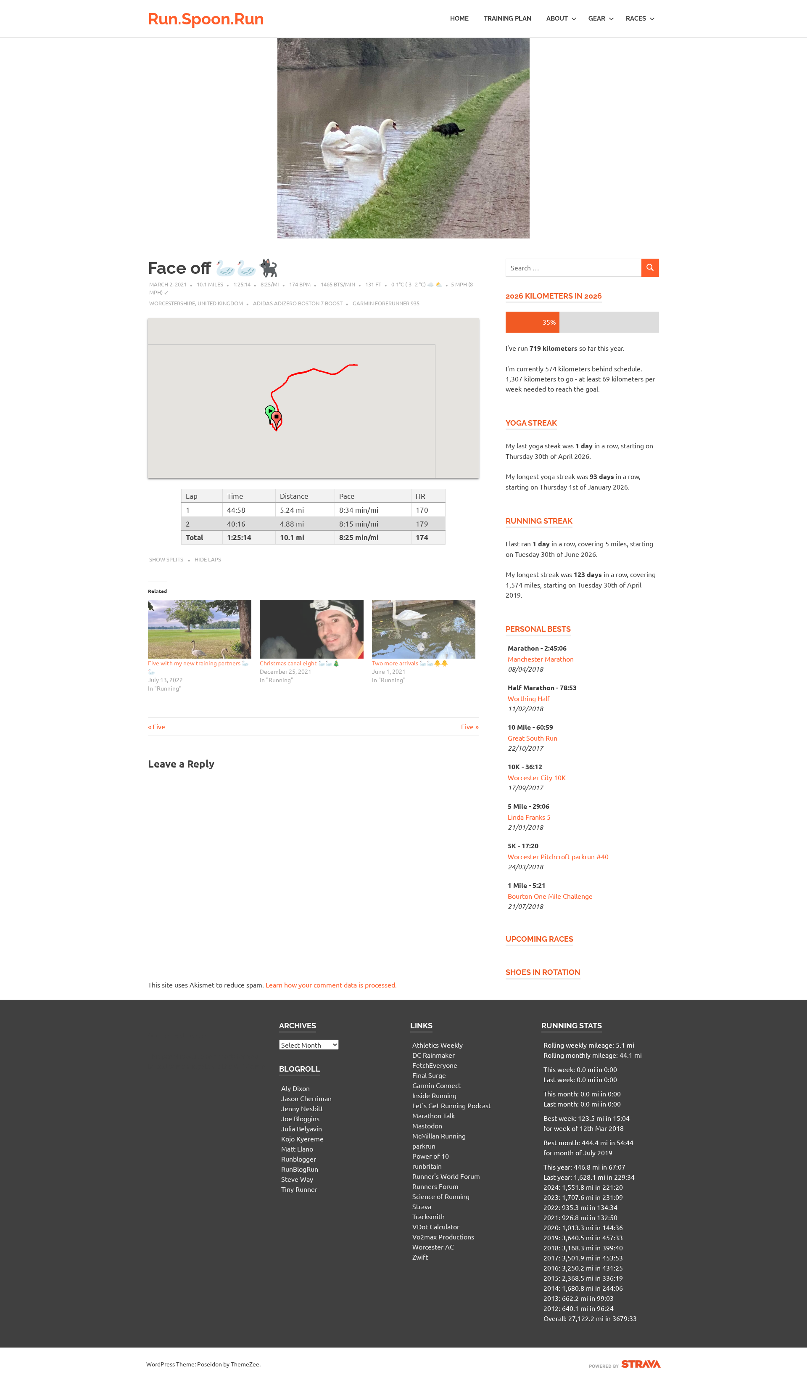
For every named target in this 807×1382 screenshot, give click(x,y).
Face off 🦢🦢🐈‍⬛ (213, 268)
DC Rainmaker (433, 1055)
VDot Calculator (435, 1226)
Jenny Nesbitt (302, 1108)
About (557, 18)
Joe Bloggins (300, 1118)
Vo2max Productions (443, 1236)
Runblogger (298, 1158)
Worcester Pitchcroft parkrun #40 (558, 856)
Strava (421, 1206)
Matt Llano (297, 1148)
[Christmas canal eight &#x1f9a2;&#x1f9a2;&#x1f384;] (311, 629)
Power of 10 (430, 1156)
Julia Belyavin (301, 1128)
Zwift (420, 1256)
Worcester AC (433, 1246)
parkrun (423, 1145)
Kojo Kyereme (302, 1138)
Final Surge (429, 1075)
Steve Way (297, 1179)
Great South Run (532, 737)
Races (636, 18)
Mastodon (427, 1125)
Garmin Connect (436, 1085)
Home (459, 18)
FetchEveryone (434, 1065)
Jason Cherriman (306, 1098)
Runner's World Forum (446, 1176)
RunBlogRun (299, 1169)
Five (158, 726)
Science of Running (440, 1196)
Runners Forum (435, 1186)
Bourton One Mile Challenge (550, 896)
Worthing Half (529, 698)
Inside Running (434, 1095)
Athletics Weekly (437, 1044)
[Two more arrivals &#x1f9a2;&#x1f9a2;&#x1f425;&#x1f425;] (423, 629)
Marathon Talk (433, 1115)
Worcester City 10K (537, 777)
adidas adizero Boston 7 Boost (298, 303)
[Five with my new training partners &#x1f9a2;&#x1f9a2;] (199, 629)
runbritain (427, 1166)
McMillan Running (439, 1135)
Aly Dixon (295, 1088)
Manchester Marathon (541, 658)
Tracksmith (428, 1216)
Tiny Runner (299, 1189)
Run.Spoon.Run (206, 18)
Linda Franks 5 (529, 817)
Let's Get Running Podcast (451, 1105)
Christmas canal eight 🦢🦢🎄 (300, 663)
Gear (596, 18)
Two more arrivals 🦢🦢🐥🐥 (410, 663)
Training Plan (507, 18)
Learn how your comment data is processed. (331, 984)
